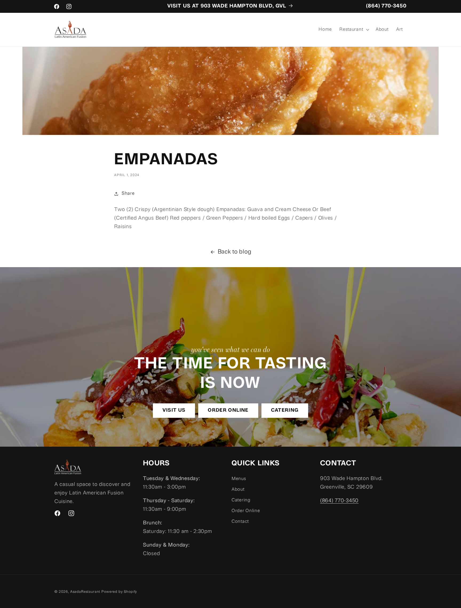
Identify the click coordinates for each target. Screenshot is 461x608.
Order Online (228, 410)
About (238, 489)
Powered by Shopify (119, 592)
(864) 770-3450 (386, 6)
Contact (240, 521)
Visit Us (174, 410)
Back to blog (235, 252)
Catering (285, 410)
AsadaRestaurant (85, 592)
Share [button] (128, 193)
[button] (354, 29)
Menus (239, 479)
